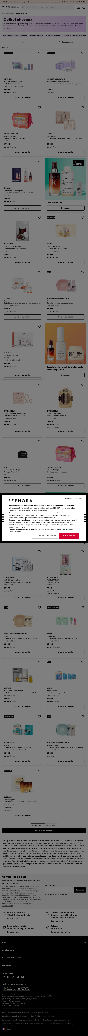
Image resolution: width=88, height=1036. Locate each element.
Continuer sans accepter (73, 498)
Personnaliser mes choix (45, 536)
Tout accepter (68, 536)
